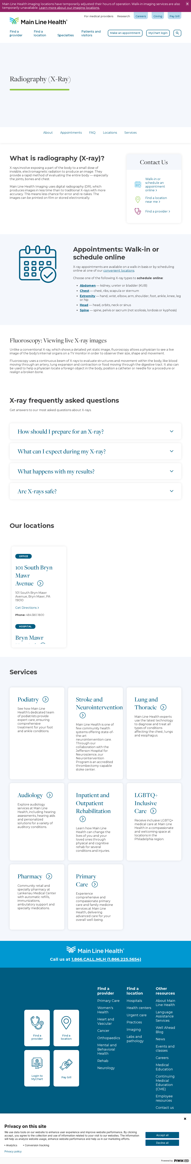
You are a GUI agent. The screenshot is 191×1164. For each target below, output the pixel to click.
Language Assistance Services (165, 1016)
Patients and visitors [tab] (91, 33)
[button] (95, 593)
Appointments (71, 132)
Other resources (165, 991)
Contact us (165, 1108)
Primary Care (108, 1001)
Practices (134, 1022)
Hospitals (134, 1001)
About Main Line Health (165, 1003)
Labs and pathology (135, 1039)
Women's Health (105, 1010)
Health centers (139, 1008)
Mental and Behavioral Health (107, 1049)
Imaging (134, 1030)
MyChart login (157, 33)
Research (123, 16)
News (160, 1039)
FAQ (92, 132)
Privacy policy (13, 1151)
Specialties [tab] (65, 35)
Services (130, 132)
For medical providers (98, 16)
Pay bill (174, 16)
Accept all (162, 1135)
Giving (158, 16)
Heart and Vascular (105, 1021)
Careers (141, 16)
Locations (110, 132)
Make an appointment (125, 33)
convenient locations (118, 270)
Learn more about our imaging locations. (69, 8)
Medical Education (164, 1067)
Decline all (162, 1142)
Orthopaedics (108, 1038)
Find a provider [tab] (16, 33)
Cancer (103, 1031)
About (48, 132)
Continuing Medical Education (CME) (165, 1082)
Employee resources (164, 1098)
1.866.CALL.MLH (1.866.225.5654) (106, 959)
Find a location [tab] (40, 33)
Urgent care (137, 1015)
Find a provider (105, 991)
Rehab (102, 1061)
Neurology (106, 1068)
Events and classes (165, 1048)
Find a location (135, 991)
